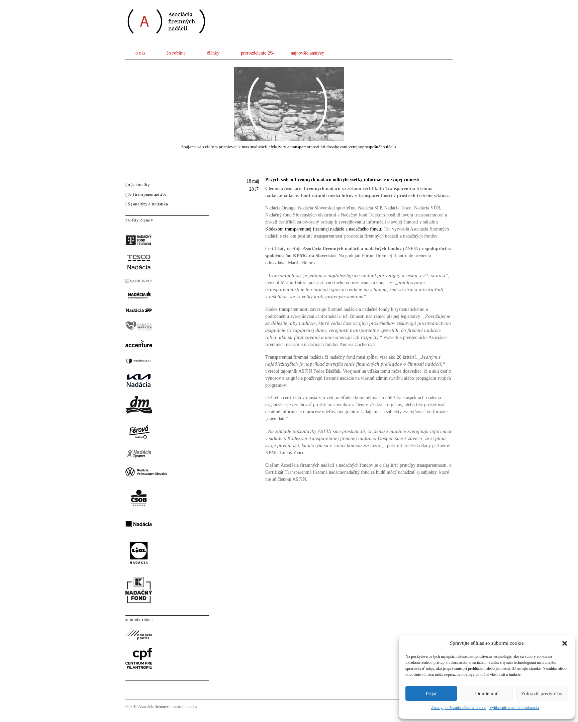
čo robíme (176, 53)
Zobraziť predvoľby (542, 693)
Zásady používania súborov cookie (458, 707)
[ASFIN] (166, 40)
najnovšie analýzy (307, 53)
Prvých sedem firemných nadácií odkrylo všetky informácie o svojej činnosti (342, 179)
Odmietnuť (486, 693)
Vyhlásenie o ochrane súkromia (514, 707)
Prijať (431, 693)
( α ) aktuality (137, 184)
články (213, 53)
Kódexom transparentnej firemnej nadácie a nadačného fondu (323, 229)
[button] (564, 643)
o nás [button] (140, 53)
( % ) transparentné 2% (145, 194)
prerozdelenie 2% (257, 53)
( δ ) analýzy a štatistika (146, 203)
